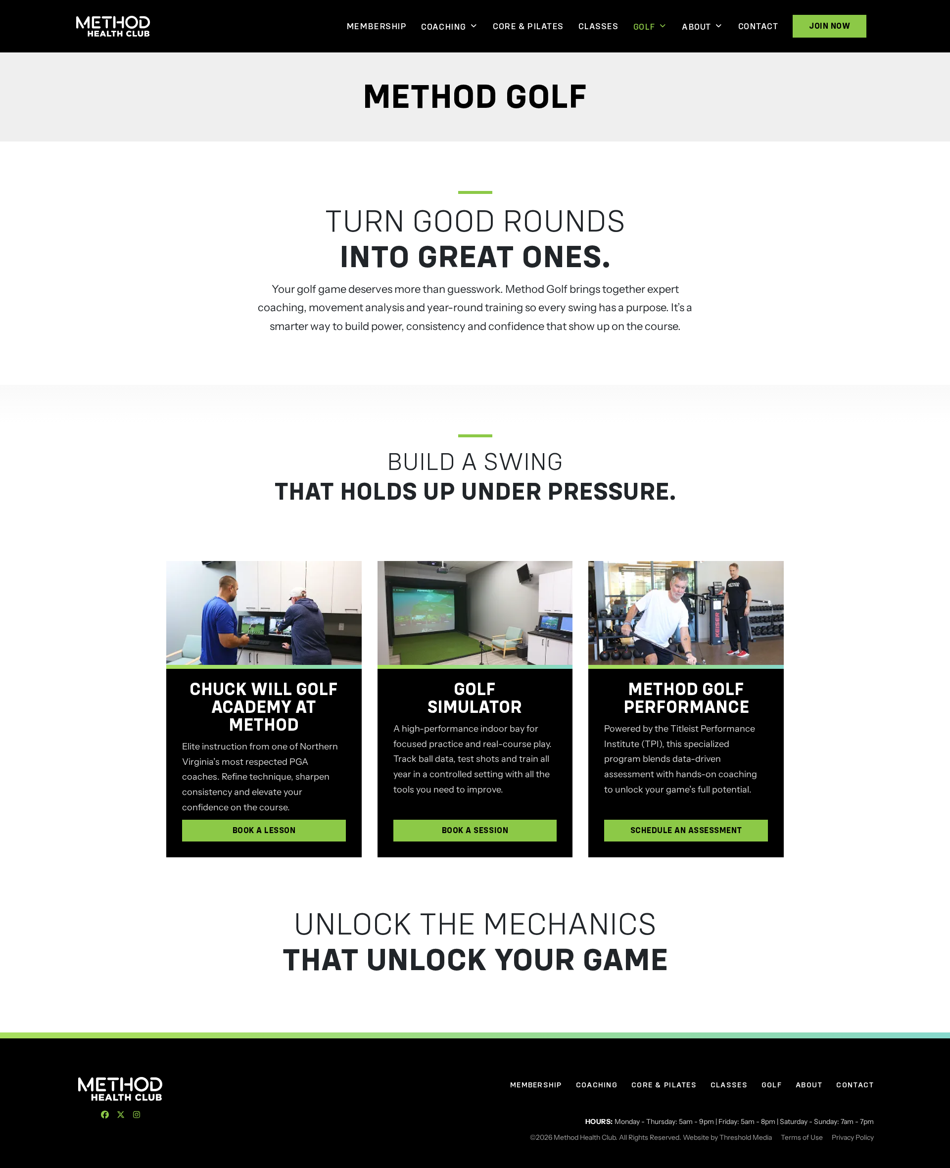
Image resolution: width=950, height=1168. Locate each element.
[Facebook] (105, 1115)
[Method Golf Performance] (686, 613)
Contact (758, 26)
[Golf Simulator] (475, 613)
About (696, 27)
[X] (121, 1115)
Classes (598, 26)
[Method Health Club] (120, 1089)
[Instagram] (137, 1115)
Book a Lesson (264, 830)
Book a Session (475, 830)
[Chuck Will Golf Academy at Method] (264, 613)
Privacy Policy (853, 1137)
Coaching (443, 27)
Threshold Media (745, 1137)
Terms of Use (802, 1137)
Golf (644, 27)
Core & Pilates (528, 26)
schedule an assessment (686, 830)
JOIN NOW (829, 26)
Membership (376, 26)
